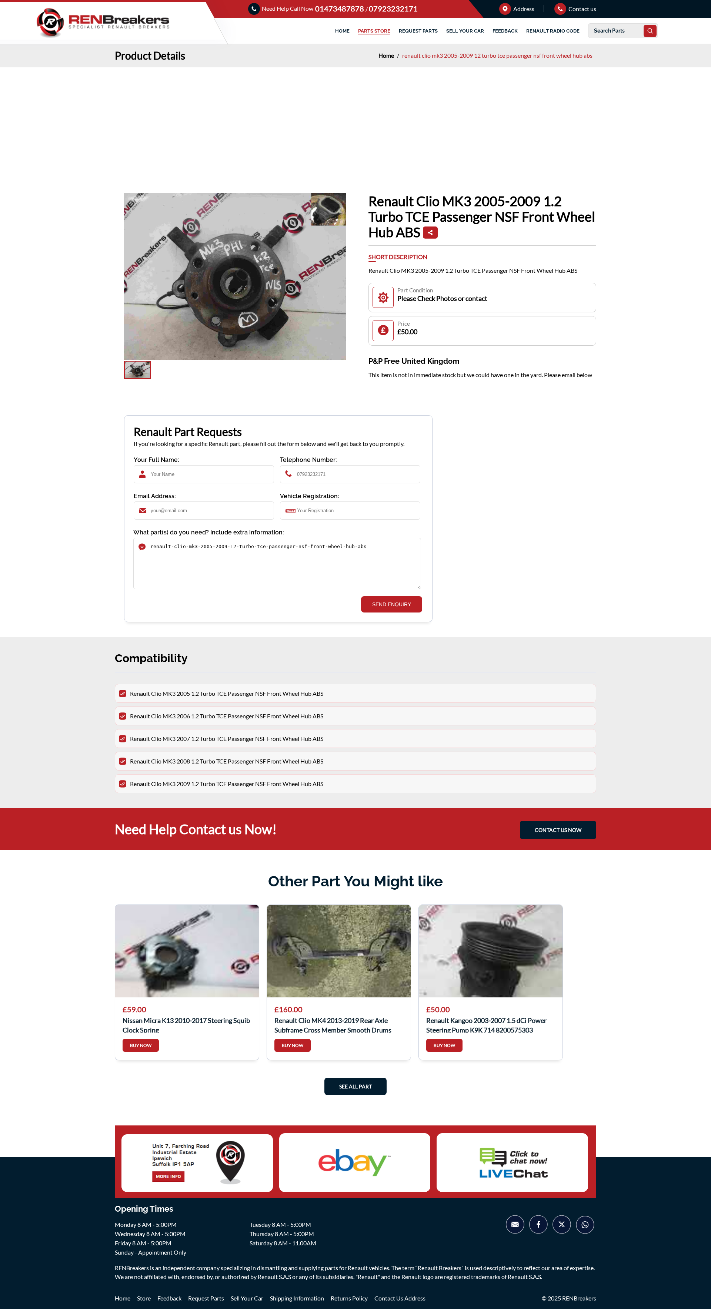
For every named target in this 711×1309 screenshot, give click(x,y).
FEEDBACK (505, 31)
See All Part (355, 1086)
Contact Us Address (399, 1298)
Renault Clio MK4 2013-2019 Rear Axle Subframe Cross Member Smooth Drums (332, 1024)
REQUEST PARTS (418, 31)
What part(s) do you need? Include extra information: (208, 532)
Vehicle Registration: (309, 496)
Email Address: (155, 496)
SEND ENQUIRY (391, 604)
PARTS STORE (374, 31)
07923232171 (393, 8)
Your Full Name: (156, 459)
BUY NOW (140, 1045)
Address (523, 8)
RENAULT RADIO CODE (553, 31)
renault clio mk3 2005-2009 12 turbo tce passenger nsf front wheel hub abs (497, 55)
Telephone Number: (308, 459)
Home (386, 55)
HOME (342, 31)
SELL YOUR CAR (465, 31)
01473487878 (340, 8)
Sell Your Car (247, 1298)
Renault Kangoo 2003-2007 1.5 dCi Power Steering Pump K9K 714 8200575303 (486, 1024)
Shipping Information (297, 1298)
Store (144, 1298)
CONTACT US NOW (558, 830)
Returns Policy (349, 1298)
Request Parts (206, 1298)
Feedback (169, 1298)
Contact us (581, 8)
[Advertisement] (355, 123)
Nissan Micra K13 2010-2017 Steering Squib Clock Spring (186, 1024)
